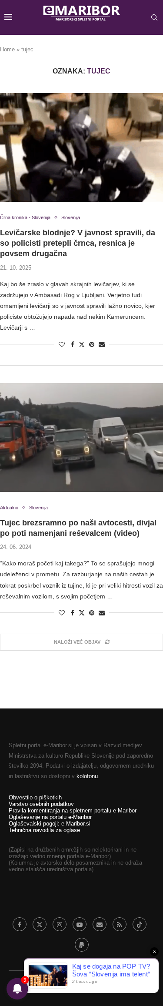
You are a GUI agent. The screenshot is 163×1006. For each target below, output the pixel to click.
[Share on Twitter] (82, 344)
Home (7, 49)
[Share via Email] (102, 344)
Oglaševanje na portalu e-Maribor (50, 817)
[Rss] (119, 924)
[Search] (154, 17)
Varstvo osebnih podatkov (41, 804)
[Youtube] (79, 924)
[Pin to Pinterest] (91, 344)
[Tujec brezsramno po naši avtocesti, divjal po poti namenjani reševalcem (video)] (81, 437)
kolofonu (87, 776)
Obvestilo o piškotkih (35, 797)
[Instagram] (60, 924)
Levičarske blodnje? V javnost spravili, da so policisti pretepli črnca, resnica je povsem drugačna (77, 243)
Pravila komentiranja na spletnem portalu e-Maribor (72, 810)
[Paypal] (82, 945)
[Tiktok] (139, 924)
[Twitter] (40, 924)
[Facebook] (20, 924)
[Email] (99, 924)
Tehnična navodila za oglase (44, 830)
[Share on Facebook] (72, 344)
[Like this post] (62, 344)
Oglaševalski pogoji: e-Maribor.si (49, 823)
